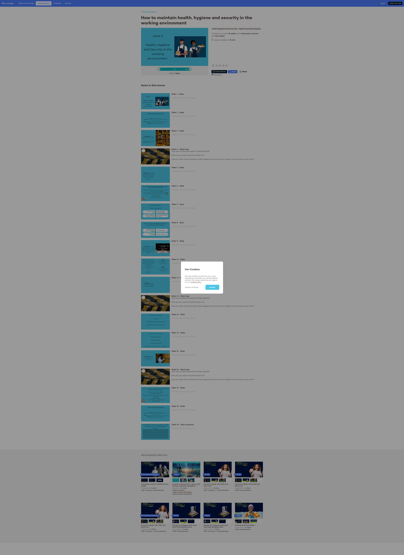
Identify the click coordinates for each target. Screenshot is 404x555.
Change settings (191, 287)
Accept (212, 287)
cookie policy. (195, 282)
